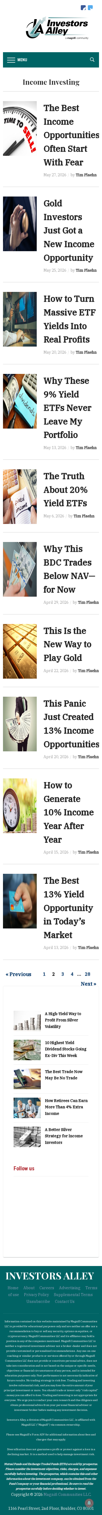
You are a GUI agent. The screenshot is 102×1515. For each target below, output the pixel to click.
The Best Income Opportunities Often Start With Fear (72, 135)
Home (13, 1287)
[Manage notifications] (89, 1503)
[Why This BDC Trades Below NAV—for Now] (19, 569)
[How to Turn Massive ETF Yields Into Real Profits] (19, 319)
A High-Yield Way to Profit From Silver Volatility (63, 1020)
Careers (46, 1287)
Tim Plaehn (86, 174)
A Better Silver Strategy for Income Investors (64, 1136)
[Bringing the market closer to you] (50, 27)
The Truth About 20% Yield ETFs (66, 489)
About (29, 1287)
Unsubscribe (38, 1301)
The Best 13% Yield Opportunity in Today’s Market (68, 907)
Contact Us (65, 1301)
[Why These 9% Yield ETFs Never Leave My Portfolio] (19, 400)
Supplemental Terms (73, 1294)
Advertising (70, 1287)
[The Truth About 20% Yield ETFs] (19, 496)
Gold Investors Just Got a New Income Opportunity (69, 230)
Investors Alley (49, 1275)
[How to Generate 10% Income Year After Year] (19, 805)
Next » (88, 984)
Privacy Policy (36, 1294)
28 (87, 974)
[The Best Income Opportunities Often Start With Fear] (19, 128)
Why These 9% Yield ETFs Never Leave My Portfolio (67, 407)
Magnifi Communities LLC (67, 1494)
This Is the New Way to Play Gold (67, 644)
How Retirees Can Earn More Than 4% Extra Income (66, 1107)
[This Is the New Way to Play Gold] (19, 650)
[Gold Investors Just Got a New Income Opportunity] (19, 223)
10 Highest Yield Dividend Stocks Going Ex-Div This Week (65, 1049)
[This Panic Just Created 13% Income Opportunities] (19, 723)
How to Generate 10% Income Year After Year (69, 812)
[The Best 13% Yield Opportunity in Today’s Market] (19, 900)
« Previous (18, 974)
